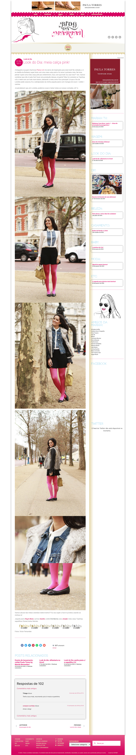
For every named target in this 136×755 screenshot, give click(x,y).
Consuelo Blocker (96, 338)
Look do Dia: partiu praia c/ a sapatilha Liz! (75, 661)
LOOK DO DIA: (101, 153)
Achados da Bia (95, 329)
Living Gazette (95, 349)
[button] (22, 645)
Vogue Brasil (94, 354)
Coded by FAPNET (113, 753)
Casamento (29, 739)
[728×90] (68, 10)
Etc (26, 745)
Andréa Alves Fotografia (98, 331)
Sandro (42, 619)
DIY (16, 743)
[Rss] (120, 37)
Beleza (17, 745)
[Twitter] (109, 37)
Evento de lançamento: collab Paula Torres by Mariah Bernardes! (24, 662)
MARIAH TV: (99, 118)
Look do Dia (28, 59)
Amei (54, 648)
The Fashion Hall (96, 352)
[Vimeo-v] (116, 37)
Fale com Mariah (42, 747)
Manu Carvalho (95, 351)
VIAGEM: (96, 136)
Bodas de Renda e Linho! (100, 230)
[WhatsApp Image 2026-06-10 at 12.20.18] (105, 109)
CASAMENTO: (100, 225)
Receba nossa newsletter (41, 744)
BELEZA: (96, 208)
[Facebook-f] (112, 37)
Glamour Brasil (95, 345)
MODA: (95, 259)
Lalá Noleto (94, 347)
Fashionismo (94, 342)
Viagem (17, 739)
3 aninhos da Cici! (97, 247)
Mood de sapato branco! (100, 264)
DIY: (93, 170)
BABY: (95, 242)
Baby (27, 741)
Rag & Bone (29, 619)
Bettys (93, 336)
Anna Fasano (94, 333)
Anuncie (39, 739)
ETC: (94, 276)
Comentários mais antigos (27, 688)
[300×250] (105, 83)
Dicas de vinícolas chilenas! (101, 142)
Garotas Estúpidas (96, 343)
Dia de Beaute (95, 340)
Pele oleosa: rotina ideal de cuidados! (104, 214)
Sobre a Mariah (41, 741)
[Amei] (53, 645)
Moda (27, 743)
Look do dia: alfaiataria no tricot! (102, 159)
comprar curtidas (29, 706)
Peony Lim (40, 70)
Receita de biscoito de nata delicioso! (104, 197)
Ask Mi (93, 334)
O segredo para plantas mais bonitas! (104, 281)
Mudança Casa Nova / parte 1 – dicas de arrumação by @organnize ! (104, 124)
